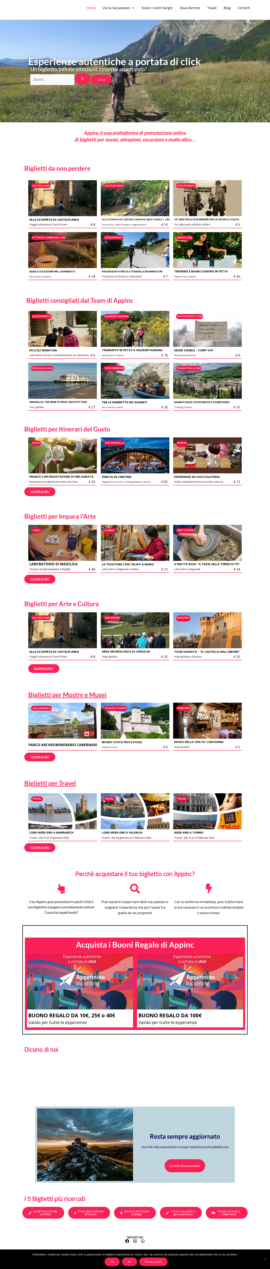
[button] (118, 8)
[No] (265, 1259)
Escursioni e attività (34, 7)
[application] (132, 8)
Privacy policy (153, 1261)
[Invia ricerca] (83, 79)
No (129, 1261)
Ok (112, 1261)
